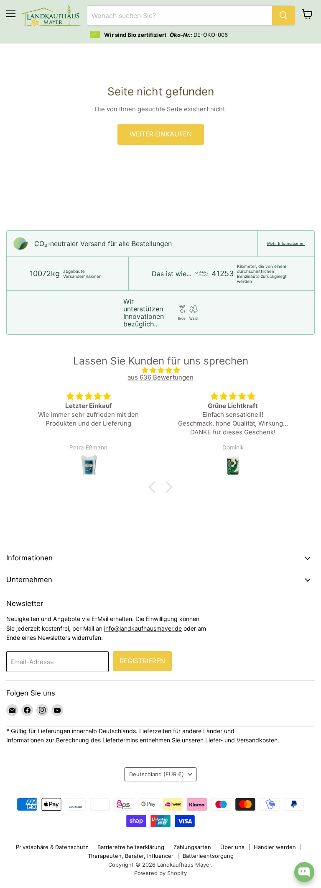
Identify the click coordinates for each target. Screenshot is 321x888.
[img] (160, 370)
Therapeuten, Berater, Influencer (130, 855)
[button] (154, 487)
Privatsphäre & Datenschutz (52, 847)
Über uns (232, 847)
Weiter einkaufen (161, 134)
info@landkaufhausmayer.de (143, 628)
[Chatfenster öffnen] (304, 872)
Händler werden (275, 847)
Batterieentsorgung (208, 855)
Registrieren (142, 661)
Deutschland (156, 774)
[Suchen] (283, 15)
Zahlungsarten (192, 847)
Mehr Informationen (286, 243)
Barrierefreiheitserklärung (130, 847)
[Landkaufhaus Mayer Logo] (51, 15)
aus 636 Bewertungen (160, 377)
